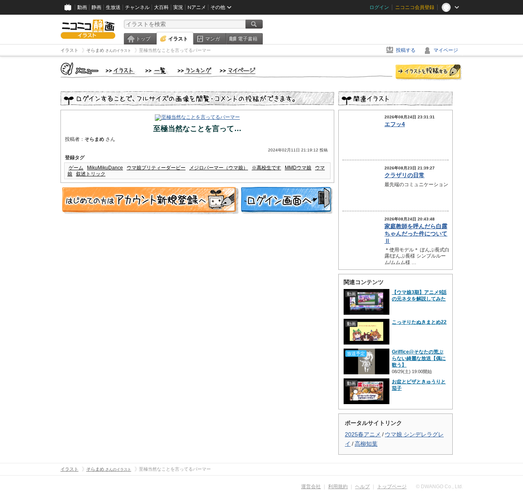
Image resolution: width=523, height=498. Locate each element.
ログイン (379, 7)
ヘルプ (362, 486)
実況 (178, 7)
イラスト (178, 39)
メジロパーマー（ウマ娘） (218, 168)
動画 (82, 7)
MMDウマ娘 (298, 168)
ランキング (194, 71)
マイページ (446, 50)
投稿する (406, 50)
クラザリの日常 (404, 175)
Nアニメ (197, 7)
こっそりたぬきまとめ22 (419, 322)
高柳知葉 (366, 443)
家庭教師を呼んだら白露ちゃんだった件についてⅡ (415, 233)
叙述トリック (90, 174)
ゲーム (76, 168)
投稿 (429, 72)
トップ (143, 39)
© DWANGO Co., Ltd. (439, 486)
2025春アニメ (363, 434)
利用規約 (338, 486)
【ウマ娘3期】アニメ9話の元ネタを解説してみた (419, 295)
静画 (96, 7)
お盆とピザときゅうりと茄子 (419, 385)
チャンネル (137, 7)
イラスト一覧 (157, 71)
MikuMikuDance (105, 168)
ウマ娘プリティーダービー (156, 168)
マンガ (212, 39)
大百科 (161, 7)
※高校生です (266, 168)
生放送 (113, 7)
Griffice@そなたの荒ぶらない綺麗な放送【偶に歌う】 (419, 358)
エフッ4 (394, 124)
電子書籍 (247, 39)
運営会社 (311, 486)
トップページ (392, 486)
